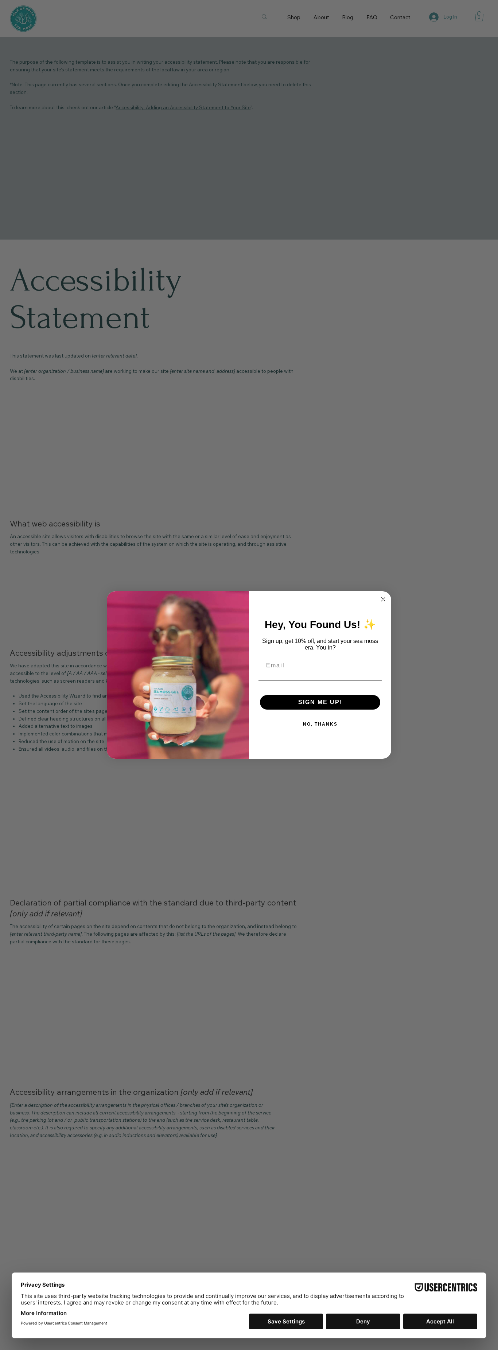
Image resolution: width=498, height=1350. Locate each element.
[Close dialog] (383, 599)
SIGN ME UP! (320, 702)
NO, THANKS (320, 724)
